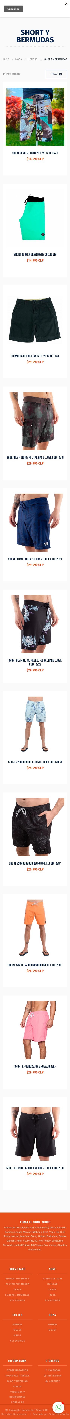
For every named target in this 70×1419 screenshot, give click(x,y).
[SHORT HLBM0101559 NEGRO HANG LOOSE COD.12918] (35, 1132)
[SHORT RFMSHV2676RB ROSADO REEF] (35, 1030)
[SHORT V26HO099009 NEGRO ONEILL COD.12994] (35, 827)
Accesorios (17, 1300)
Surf (52, 1269)
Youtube (54, 1381)
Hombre (32, 59)
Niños (17, 1335)
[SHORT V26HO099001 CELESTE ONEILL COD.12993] (35, 726)
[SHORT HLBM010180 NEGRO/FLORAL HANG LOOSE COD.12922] (35, 624)
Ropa (52, 1315)
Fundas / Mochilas (17, 1294)
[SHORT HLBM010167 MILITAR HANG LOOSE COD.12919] (35, 421)
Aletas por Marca (17, 1284)
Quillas (52, 1284)
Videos (17, 1386)
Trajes (17, 1315)
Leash (17, 1289)
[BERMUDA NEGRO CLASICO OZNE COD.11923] (35, 320)
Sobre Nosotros (17, 1370)
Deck (52, 1294)
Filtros (56, 74)
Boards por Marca (17, 1278)
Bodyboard (18, 1269)
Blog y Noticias (17, 1381)
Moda (18, 59)
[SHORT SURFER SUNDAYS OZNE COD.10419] (35, 117)
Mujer (17, 1329)
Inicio (6, 59)
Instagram (54, 1375)
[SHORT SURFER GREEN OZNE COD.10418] (35, 218)
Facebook (54, 1370)
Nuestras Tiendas (17, 1375)
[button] (58, 1407)
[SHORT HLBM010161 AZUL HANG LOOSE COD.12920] (35, 523)
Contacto (17, 1402)
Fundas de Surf (53, 1278)
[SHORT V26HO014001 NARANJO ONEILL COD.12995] (35, 929)
